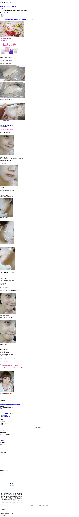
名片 (2, 16)
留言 (7, 413)
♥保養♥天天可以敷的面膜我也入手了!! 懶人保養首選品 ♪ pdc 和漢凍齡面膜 (18, 19)
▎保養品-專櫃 (7, 416)
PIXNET (33, 505)
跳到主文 (1, 8)
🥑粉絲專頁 (2, 444)
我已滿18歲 (2, 515)
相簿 (2, 14)
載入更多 (2, 419)
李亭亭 (1, 408)
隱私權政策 (44, 505)
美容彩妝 (6, 415)
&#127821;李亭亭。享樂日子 (8, 6)
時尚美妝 (7, 12)
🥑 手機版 (1, 440)
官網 (3, 284)
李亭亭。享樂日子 (3, 502)
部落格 (3, 15)
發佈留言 (2, 424)
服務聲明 (47, 505)
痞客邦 (6, 413)
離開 (4, 515)
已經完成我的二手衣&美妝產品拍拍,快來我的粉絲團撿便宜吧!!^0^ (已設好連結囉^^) (10, 404)
